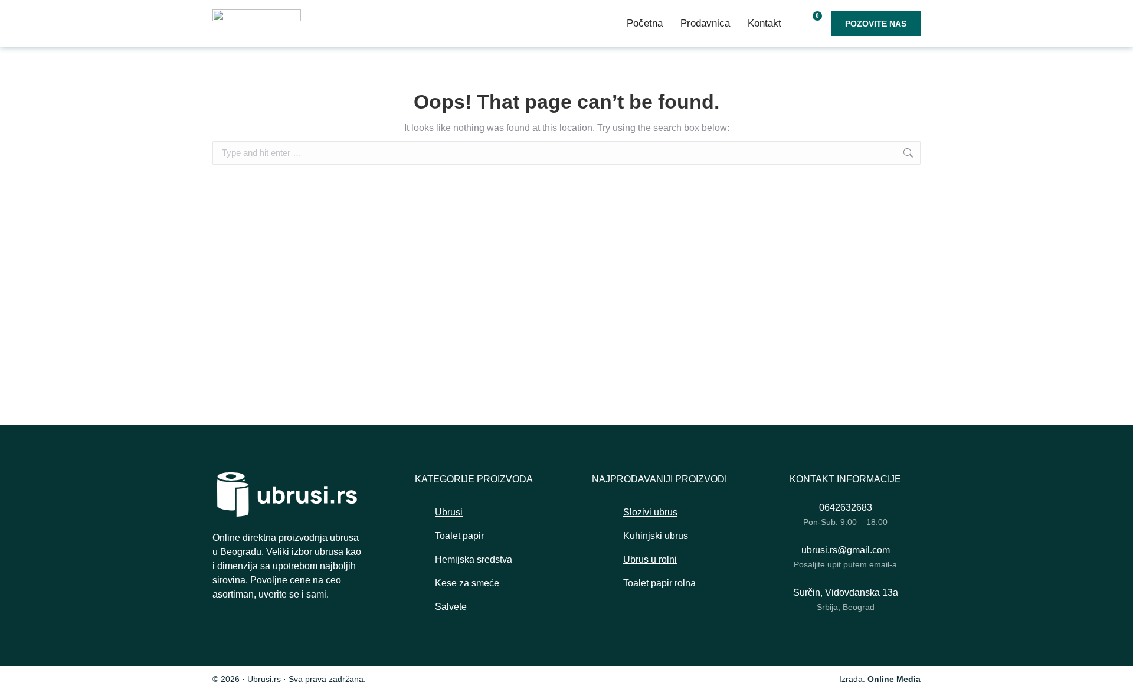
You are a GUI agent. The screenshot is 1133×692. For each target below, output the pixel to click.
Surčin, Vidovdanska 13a (845, 592)
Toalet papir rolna (659, 583)
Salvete (451, 607)
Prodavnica (705, 23)
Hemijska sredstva (473, 559)
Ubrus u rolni (650, 559)
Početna (645, 23)
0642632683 (845, 507)
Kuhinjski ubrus (655, 536)
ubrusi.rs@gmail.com (845, 550)
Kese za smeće (467, 583)
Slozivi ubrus (650, 512)
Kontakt (764, 23)
